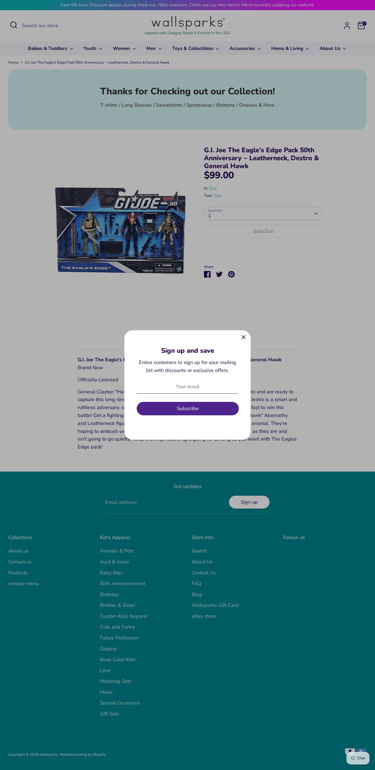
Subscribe (188, 408)
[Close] (243, 337)
